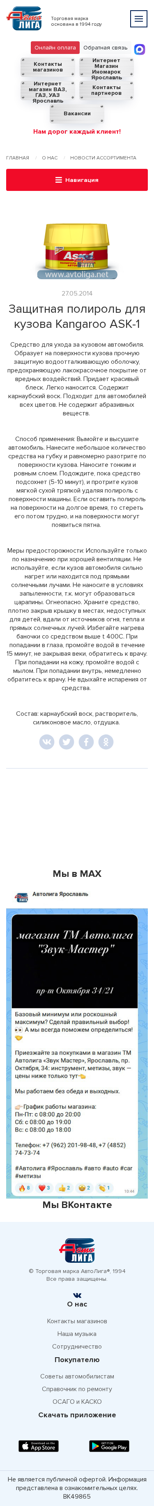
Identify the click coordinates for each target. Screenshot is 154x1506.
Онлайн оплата (55, 47)
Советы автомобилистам (77, 1376)
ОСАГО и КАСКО (77, 1402)
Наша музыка (77, 1334)
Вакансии (77, 113)
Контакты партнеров (106, 90)
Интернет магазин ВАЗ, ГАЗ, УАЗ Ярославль (48, 90)
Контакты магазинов (48, 67)
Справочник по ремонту (77, 1389)
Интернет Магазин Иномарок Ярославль (106, 67)
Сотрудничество (77, 1346)
